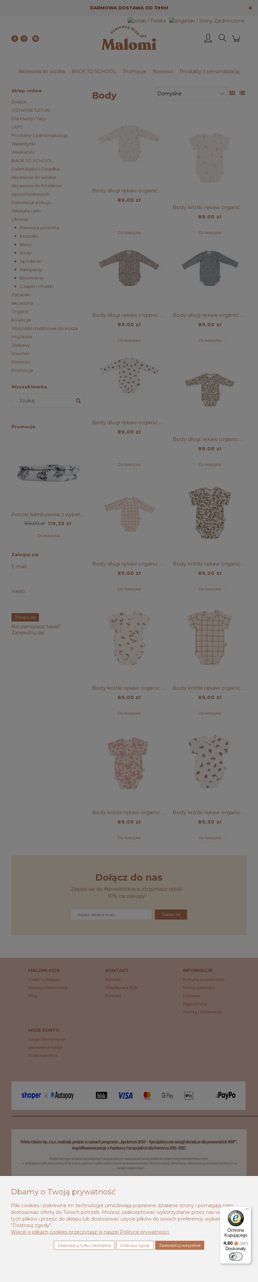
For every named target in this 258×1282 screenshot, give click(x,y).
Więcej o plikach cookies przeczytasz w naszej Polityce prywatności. (90, 1232)
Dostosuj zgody (135, 1245)
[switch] (236, 1256)
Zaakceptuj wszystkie (180, 1245)
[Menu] (247, 1210)
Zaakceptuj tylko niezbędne (84, 1245)
